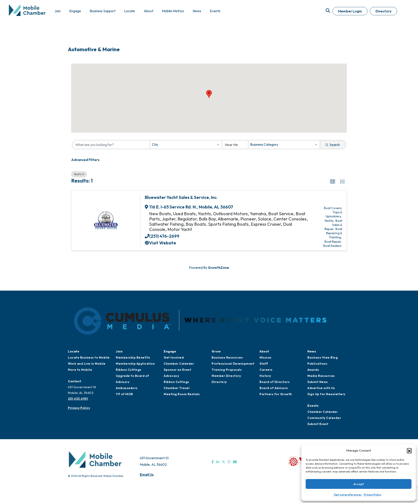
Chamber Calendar (179, 364)
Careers (266, 370)
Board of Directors (275, 382)
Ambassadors (127, 388)
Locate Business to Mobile (89, 357)
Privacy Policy (372, 494)
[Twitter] (223, 462)
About (264, 351)
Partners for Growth (276, 394)
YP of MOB (124, 394)
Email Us (147, 474)
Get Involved (174, 357)
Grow (216, 351)
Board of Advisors (274, 388)
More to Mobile (80, 370)
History (265, 376)
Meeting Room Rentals (182, 394)
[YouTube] (235, 462)
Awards (313, 370)
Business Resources (227, 357)
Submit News (317, 382)
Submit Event (317, 424)
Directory (383, 11)
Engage (170, 351)
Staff (264, 364)
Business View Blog (322, 357)
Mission (265, 357)
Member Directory (226, 376)
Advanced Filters (85, 160)
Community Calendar (324, 418)
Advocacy (171, 376)
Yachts (78, 174)
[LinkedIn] (217, 462)
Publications (317, 364)
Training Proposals (227, 370)
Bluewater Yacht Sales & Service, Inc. (181, 197)
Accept (358, 484)
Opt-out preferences (348, 494)
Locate (73, 351)
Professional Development (233, 364)
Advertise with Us (321, 388)
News (311, 351)
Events (313, 406)
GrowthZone (218, 267)
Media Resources (321, 376)
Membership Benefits (133, 357)
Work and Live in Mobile (87, 364)
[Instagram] (229, 462)
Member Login (350, 11)
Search (334, 144)
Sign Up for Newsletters (326, 394)
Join (119, 351)
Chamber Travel (176, 388)
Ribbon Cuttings (128, 370)
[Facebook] (213, 462)
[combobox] (186, 145)
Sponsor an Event (177, 370)
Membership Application (135, 364)
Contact (74, 381)
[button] (409, 450)
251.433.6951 (78, 399)
